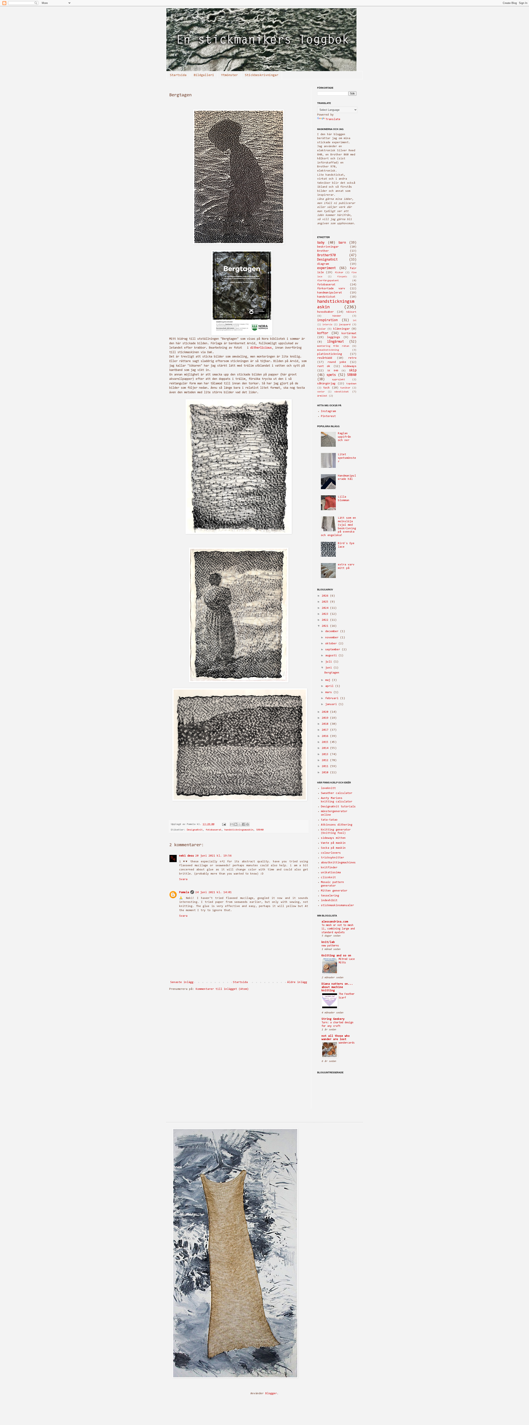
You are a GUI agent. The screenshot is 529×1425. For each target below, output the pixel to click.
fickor (339, 272)
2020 (326, 712)
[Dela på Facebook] (244, 824)
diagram (323, 264)
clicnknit (328, 877)
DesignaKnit (195, 830)
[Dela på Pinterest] (247, 824)
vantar (321, 392)
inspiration (327, 320)
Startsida (178, 75)
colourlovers (331, 853)
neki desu (186, 855)
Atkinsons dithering (336, 824)
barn (342, 242)
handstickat (326, 296)
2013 (326, 754)
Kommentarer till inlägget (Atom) (222, 989)
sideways (349, 366)
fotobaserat (214, 830)
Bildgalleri (204, 75)
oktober (331, 643)
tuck (326, 387)
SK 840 (332, 370)
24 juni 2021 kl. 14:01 (213, 892)
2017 (326, 730)
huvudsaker (325, 312)
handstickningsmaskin (238, 830)
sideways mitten (333, 838)
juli (329, 661)
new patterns (330, 945)
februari (332, 698)
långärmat (335, 341)
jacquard (344, 324)
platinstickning (329, 354)
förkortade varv (331, 288)
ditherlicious (261, 347)
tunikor (345, 388)
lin (353, 337)
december (332, 631)
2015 (326, 742)
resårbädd (324, 358)
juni (329, 667)
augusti (331, 655)
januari (331, 704)
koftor (322, 333)
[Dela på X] (240, 824)
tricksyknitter (332, 857)
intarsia (327, 325)
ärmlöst (322, 396)
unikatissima (331, 872)
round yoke (337, 362)
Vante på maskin (333, 843)
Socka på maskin (333, 848)
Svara (183, 879)
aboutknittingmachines (338, 862)
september (333, 649)
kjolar (321, 329)
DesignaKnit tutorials (338, 806)
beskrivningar (328, 246)
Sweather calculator (336, 793)
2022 (326, 620)
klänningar (341, 329)
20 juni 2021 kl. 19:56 (213, 855)
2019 (326, 718)
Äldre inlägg (297, 982)
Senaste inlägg (181, 982)
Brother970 (326, 255)
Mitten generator (334, 890)
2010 (326, 772)
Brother (323, 251)
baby (321, 242)
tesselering (330, 895)
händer (336, 316)
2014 (326, 748)
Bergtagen (331, 672)
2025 (326, 602)
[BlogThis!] (236, 824)
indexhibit (329, 900)
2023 (326, 614)
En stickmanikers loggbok (179, 14)
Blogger (271, 1393)
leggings (333, 337)
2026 (326, 596)
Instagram (328, 411)
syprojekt (338, 379)
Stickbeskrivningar (261, 75)
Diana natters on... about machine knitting (337, 987)
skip (352, 370)
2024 (326, 608)
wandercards (347, 1042)
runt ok (323, 366)
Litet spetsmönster (347, 458)
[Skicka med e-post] (232, 824)
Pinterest (328, 416)
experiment (326, 268)
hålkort (351, 312)
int (354, 320)
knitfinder (329, 867)
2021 (326, 626)
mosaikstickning (328, 350)
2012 (326, 760)
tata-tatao (329, 820)
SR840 (259, 830)
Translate (332, 119)
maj (328, 680)
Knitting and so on (336, 955)
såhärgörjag (326, 383)
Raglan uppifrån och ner (344, 437)
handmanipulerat (329, 292)
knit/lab (328, 942)
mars (329, 692)
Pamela (184, 892)
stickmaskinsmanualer (337, 905)
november (332, 637)
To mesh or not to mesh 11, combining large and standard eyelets (338, 929)
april (330, 686)
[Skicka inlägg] (224, 824)
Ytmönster (229, 75)
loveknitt (328, 788)
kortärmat (349, 333)
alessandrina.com (335, 921)
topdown (351, 383)
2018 (326, 724)
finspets (342, 277)
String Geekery (333, 1019)
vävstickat (341, 392)
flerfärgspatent (328, 280)
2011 (326, 766)
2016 (326, 736)
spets (331, 375)
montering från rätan (333, 346)
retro (352, 358)
